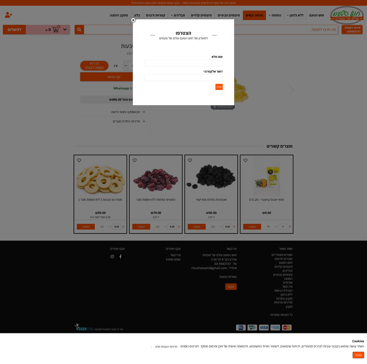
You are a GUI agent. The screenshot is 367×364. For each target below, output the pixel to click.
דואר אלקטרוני (213, 71)
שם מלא (217, 57)
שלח (219, 87)
